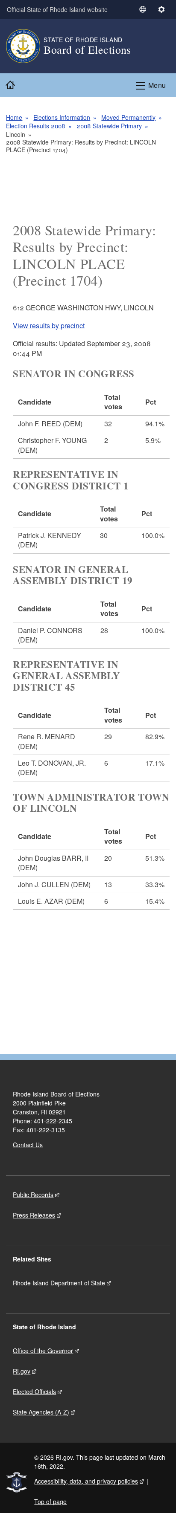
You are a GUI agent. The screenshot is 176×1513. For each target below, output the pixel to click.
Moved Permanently (128, 117)
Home (14, 117)
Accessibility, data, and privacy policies (86, 1481)
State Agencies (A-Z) (41, 1412)
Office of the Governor (43, 1350)
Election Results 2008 (35, 126)
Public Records (33, 1194)
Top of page (50, 1501)
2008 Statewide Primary (109, 126)
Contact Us (28, 1144)
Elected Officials (34, 1391)
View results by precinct (49, 325)
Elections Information (61, 117)
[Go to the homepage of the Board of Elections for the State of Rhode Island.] (25, 46)
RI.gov (21, 1371)
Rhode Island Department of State (59, 1283)
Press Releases (34, 1215)
